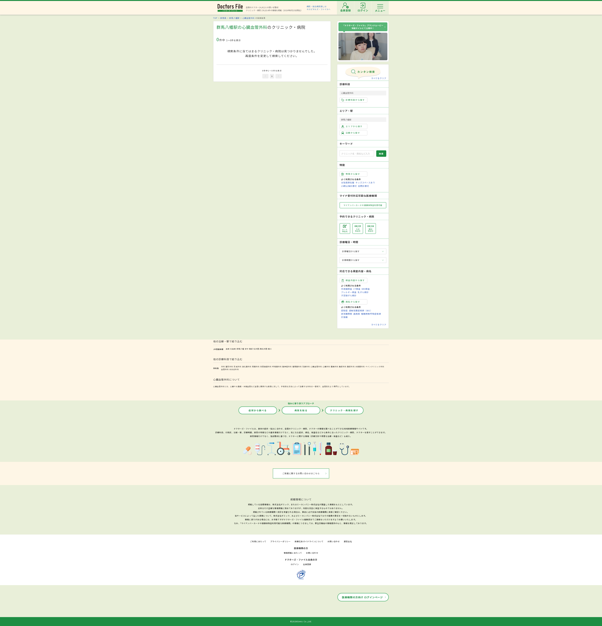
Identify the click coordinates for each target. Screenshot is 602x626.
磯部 (251, 349)
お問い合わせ (333, 541)
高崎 (228, 349)
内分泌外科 (234, 369)
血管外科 (225, 369)
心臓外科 (326, 366)
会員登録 (307, 564)
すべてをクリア (378, 78)
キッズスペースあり (365, 182)
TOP (215, 18)
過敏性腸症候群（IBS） (360, 310)
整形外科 (229, 366)
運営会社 (348, 541)
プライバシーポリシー (280, 541)
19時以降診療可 (349, 185)
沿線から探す (353, 132)
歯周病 (356, 313)
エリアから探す (354, 126)
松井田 (256, 349)
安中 (246, 349)
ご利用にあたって (258, 541)
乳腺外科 (306, 366)
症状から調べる (258, 410)
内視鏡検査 (346, 288)
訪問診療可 (363, 185)
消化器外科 (246, 366)
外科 (223, 366)
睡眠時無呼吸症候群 (371, 313)
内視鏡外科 (360, 366)
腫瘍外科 (334, 366)
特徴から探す (353, 173)
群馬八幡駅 (234, 18)
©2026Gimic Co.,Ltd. (301, 621)
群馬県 (223, 18)
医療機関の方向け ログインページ (362, 597)
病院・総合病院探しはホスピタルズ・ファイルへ (319, 7)
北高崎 (233, 349)
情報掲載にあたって (293, 552)
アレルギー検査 (348, 292)
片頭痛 (344, 317)
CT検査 (356, 288)
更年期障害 (346, 313)
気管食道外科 (266, 366)
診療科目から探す (355, 99)
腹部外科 (351, 366)
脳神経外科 (287, 366)
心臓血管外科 (248, 18)
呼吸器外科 (277, 366)
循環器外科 (297, 366)
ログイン (295, 564)
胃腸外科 (256, 366)
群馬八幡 (240, 349)
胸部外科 (342, 366)
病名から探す (353, 301)
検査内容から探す (355, 280)
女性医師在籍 (347, 182)
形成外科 (237, 366)
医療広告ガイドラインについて (309, 541)
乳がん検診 (363, 292)
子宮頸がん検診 (348, 295)
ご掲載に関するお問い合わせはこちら (301, 473)
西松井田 (263, 349)
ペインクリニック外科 (374, 366)
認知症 (344, 310)
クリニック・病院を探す (344, 410)
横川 (270, 349)
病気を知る (301, 410)
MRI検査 (366, 288)
